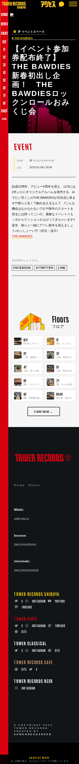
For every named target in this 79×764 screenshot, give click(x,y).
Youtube (60, 601)
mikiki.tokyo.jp (21, 518)
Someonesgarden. (34, 734)
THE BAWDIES (22, 236)
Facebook (22, 267)
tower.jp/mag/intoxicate (26, 570)
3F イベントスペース (31, 31)
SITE (24, 631)
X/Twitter (44, 267)
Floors (60, 319)
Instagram (39, 601)
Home (19, 485)
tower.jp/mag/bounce (25, 544)
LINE (62, 267)
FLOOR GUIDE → (43, 411)
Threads (27, 607)
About (34, 485)
